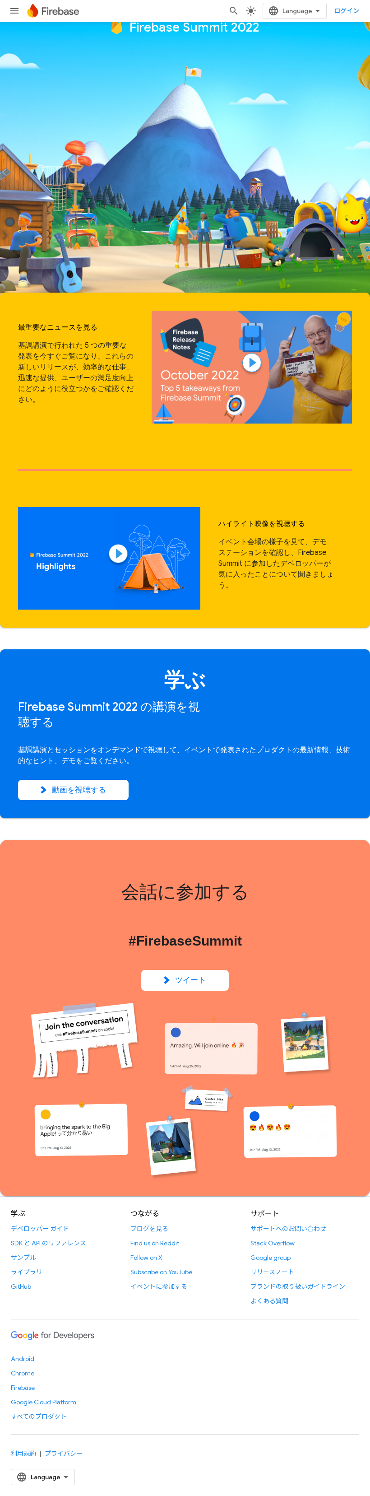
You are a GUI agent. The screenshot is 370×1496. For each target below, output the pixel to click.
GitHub (21, 1286)
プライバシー (64, 1453)
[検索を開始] (233, 10)
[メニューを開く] (14, 11)
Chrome (22, 1373)
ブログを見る (149, 1229)
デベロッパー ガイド (40, 1229)
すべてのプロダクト (39, 1416)
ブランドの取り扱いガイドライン (297, 1286)
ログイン (346, 11)
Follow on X (146, 1258)
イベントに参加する (158, 1286)
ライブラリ (26, 1272)
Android (22, 1359)
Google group (270, 1258)
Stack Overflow (272, 1243)
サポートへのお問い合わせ (288, 1229)
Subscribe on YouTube (161, 1272)
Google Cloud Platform (43, 1402)
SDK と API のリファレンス (48, 1243)
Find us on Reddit (154, 1243)
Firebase (23, 1388)
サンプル (23, 1258)
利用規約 (23, 1453)
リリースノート (272, 1272)
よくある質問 (269, 1301)
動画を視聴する (79, 790)
